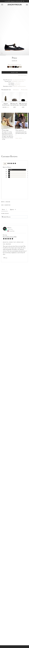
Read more (19, 138)
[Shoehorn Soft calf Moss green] (6, 97)
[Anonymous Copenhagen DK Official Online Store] (14, 4)
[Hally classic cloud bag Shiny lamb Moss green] (14, 97)
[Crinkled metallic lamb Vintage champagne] (11, 67)
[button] (27, 4)
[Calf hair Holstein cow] (18, 67)
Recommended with (6, 89)
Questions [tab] (12, 209)
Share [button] (6, 257)
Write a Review (5, 201)
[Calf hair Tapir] (8, 67)
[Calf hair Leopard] (13, 67)
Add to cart (6, 104)
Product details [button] (24, 89)
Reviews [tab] (3, 209)
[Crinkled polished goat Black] (16, 67)
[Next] (11, 120)
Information (16, 89)
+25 (20, 66)
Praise (14, 58)
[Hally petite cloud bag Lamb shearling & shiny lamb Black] (23, 97)
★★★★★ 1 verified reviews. (18, 81)
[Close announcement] (28, 1)
